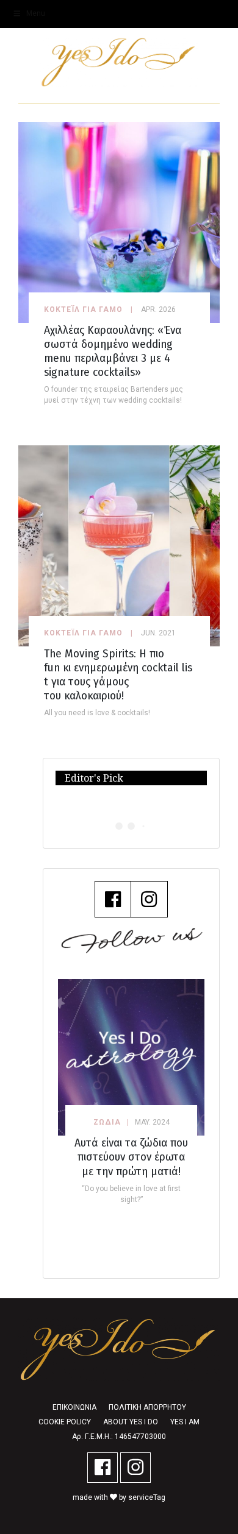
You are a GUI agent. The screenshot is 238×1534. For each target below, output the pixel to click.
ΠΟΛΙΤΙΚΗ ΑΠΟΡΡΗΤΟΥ (147, 1407)
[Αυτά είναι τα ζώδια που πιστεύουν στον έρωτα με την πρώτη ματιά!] (131, 1057)
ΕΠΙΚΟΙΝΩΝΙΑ (74, 1407)
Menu (35, 13)
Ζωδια (107, 1122)
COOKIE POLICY (64, 1422)
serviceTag (146, 1497)
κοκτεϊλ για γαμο (83, 309)
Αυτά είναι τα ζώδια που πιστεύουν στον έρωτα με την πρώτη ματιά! (131, 1157)
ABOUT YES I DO (130, 1422)
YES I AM (185, 1422)
